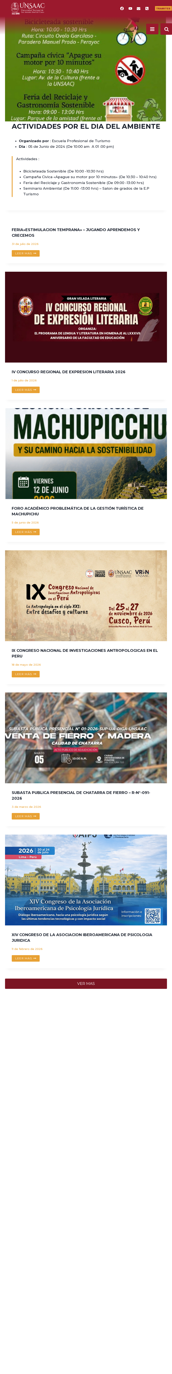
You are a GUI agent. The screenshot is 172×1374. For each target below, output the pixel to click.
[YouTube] (130, 8)
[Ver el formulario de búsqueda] (166, 29)
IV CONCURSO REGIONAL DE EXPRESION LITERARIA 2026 (68, 372)
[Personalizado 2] (146, 8)
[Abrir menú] (152, 29)
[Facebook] (122, 8)
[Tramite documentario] (163, 8)
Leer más (27, 254)
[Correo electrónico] (138, 8)
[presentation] (86, 317)
